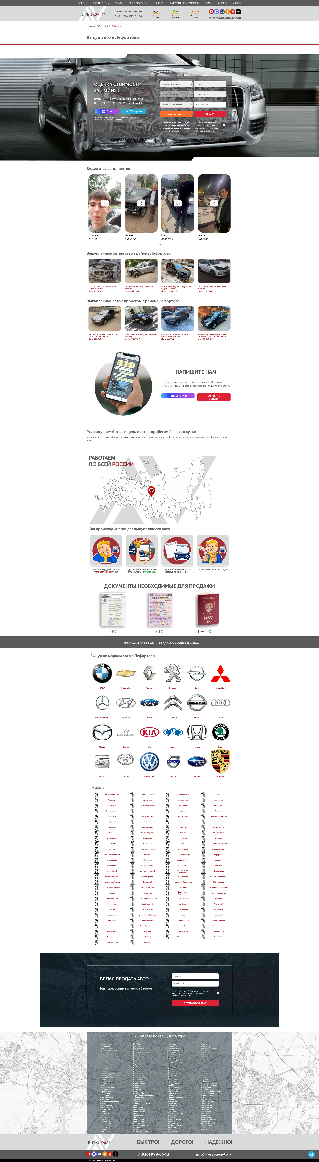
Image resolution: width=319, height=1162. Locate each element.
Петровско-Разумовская (176, 1098)
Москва (237, 3)
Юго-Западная (206, 1126)
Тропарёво (205, 1068)
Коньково (137, 1072)
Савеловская (206, 1056)
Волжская (103, 1104)
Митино (136, 1114)
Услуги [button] (82, 3)
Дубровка (103, 1130)
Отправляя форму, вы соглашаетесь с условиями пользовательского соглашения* (116, 118)
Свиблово (171, 1118)
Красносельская (139, 1080)
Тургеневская (206, 1074)
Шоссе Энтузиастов (208, 1120)
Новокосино (172, 1046)
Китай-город (138, 1092)
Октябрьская (172, 1052)
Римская (170, 1110)
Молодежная (138, 1116)
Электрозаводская (208, 1124)
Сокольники (172, 1132)
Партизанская (172, 1092)
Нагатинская (138, 1128)
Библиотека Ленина (107, 1088)
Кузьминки (137, 1060)
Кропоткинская (139, 1054)
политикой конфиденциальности (187, 994)
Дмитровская (105, 1122)
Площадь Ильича (173, 1084)
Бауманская (104, 1096)
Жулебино (137, 1044)
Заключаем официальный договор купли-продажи (161, 643)
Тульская (204, 1072)
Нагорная (137, 1130)
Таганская (205, 1078)
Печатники (171, 1100)
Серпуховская (172, 1124)
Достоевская (105, 1128)
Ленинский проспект (141, 1104)
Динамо (103, 1120)
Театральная (205, 1082)
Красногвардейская (141, 1076)
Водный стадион (106, 1098)
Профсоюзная (172, 1078)
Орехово (170, 1056)
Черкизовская (206, 1106)
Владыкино (104, 1118)
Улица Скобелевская (209, 1084)
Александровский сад (108, 1050)
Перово (170, 1096)
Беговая (103, 1080)
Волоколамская (106, 1106)
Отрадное (171, 1058)
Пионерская (172, 1102)
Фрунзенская (206, 1100)
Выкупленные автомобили (184, 3)
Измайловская (139, 1048)
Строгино (204, 1050)
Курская (136, 1064)
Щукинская (205, 1122)
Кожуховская (138, 1094)
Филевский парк (207, 1096)
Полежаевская (172, 1064)
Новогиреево (172, 1044)
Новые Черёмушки (140, 1126)
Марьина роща (139, 1122)
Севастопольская (174, 1120)
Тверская (204, 1080)
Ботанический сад (107, 1070)
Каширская (137, 1088)
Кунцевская (138, 1062)
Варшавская (104, 1114)
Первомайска (172, 1094)
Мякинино (137, 1118)
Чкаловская (205, 1114)
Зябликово (137, 1046)
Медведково (138, 1108)
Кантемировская (139, 1084)
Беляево (103, 1084)
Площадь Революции (175, 1062)
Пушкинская (172, 1080)
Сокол (169, 1130)
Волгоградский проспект (109, 1102)
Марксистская (139, 1120)
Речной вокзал (172, 1106)
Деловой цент (105, 1132)
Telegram (136, 111)
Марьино (137, 1106)
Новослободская (173, 1050)
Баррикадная (105, 1094)
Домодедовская (106, 1126)
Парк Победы (172, 1090)
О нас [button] (208, 3)
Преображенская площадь (177, 1070)
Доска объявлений (139, 3)
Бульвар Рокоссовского (109, 1078)
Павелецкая (171, 1086)
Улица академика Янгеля (210, 1092)
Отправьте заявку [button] (104, 571)
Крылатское (138, 1056)
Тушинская (205, 1076)
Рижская (170, 1108)
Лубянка (136, 1100)
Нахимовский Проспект (142, 1132)
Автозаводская (105, 1046)
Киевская (137, 1090)
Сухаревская (206, 1054)
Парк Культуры (173, 1088)
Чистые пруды (206, 1112)
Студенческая (206, 1052)
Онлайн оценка (101, 3)
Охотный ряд (172, 1060)
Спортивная (205, 1046)
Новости (159, 3)
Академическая (106, 1048)
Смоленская (172, 1128)
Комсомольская (139, 1070)
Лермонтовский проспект (143, 1096)
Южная (203, 1128)
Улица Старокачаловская (210, 1086)
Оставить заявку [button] (214, 397)
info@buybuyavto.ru (227, 18)
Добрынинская (106, 1124)
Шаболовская (206, 1116)
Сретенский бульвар (209, 1048)
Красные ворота (139, 1050)
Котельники (138, 1074)
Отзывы (119, 3)
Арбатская (104, 1060)
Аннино (103, 1058)
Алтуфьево (104, 1056)
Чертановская (206, 1108)
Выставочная (105, 1110)
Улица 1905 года (207, 1090)
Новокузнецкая (173, 1048)
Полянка (170, 1066)
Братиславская (105, 1072)
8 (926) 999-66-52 (130, 16)
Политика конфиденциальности (101, 1160)
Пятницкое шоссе (174, 1082)
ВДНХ (102, 1116)
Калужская (137, 1082)
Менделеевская (139, 1112)
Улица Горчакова (207, 1094)
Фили (203, 1098)
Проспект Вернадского (176, 1074)
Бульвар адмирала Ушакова (110, 1074)
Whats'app (150, 571)
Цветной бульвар (207, 1102)
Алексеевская (105, 1052)
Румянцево (171, 1112)
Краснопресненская (141, 1078)
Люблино (137, 1102)
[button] (159, 244)
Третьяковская (206, 1066)
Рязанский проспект (175, 1114)
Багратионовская (106, 1092)
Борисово (103, 1066)
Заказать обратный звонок (129, 12)
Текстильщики (206, 1060)
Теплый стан (205, 1062)
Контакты (222, 3)
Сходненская (172, 1116)
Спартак (204, 1044)
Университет (206, 1088)
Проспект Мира (173, 1076)
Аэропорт (103, 1062)
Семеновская (172, 1122)
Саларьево (205, 1058)
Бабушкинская (105, 1090)
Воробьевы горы (106, 1108)
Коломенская (138, 1068)
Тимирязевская (207, 1064)
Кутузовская (138, 1066)
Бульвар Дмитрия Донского (110, 1076)
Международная (139, 1110)
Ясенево (204, 1130)
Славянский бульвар (175, 1126)
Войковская (104, 1100)
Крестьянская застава (141, 1052)
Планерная (171, 1104)
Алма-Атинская (106, 1054)
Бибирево (103, 1086)
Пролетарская (172, 1072)
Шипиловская (206, 1118)
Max (109, 111)
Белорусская (105, 1082)
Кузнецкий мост (139, 1058)
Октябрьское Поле (174, 1054)
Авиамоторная (105, 1044)
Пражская (171, 1068)
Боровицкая (104, 1068)
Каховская (137, 1086)
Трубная (204, 1070)
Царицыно (205, 1104)
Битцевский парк (106, 1064)
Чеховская (205, 1110)
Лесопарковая (139, 1098)
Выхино (103, 1112)
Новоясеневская (139, 1124)
